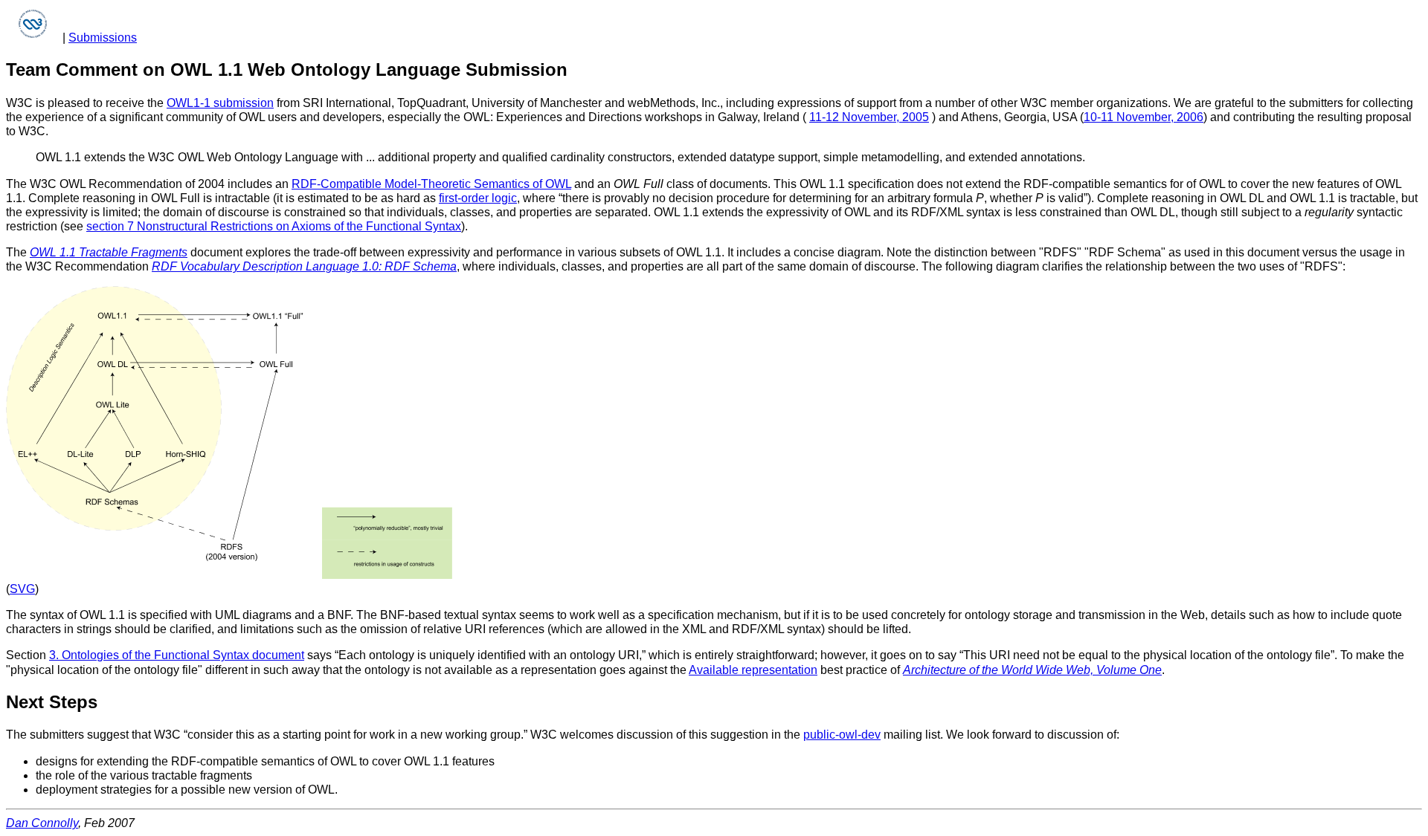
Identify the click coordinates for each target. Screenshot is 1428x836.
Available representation (753, 670)
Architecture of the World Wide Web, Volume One (1032, 670)
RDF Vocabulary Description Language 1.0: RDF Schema (304, 266)
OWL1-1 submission (220, 103)
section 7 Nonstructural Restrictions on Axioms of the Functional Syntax (273, 226)
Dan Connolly (42, 823)
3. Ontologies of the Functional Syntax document (176, 655)
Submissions (102, 37)
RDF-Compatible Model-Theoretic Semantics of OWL (431, 184)
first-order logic (478, 198)
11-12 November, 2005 (869, 117)
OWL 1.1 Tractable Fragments (108, 252)
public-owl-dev (842, 734)
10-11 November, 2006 (1143, 117)
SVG (22, 589)
